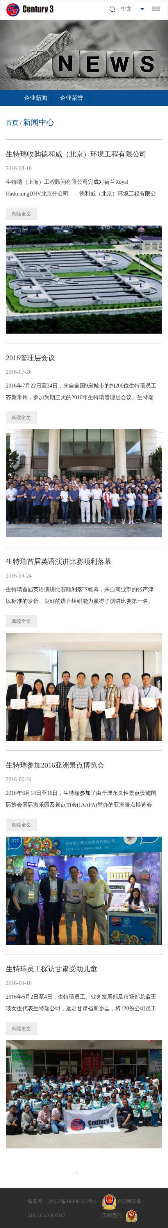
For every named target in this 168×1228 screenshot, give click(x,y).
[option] (36, 98)
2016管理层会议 (30, 358)
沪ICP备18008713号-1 (72, 1201)
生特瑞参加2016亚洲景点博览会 (55, 765)
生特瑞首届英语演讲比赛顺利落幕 (58, 561)
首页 (12, 122)
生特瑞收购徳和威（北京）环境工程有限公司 (76, 154)
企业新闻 (35, 98)
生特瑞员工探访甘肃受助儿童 (51, 969)
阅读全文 (21, 214)
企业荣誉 (71, 98)
